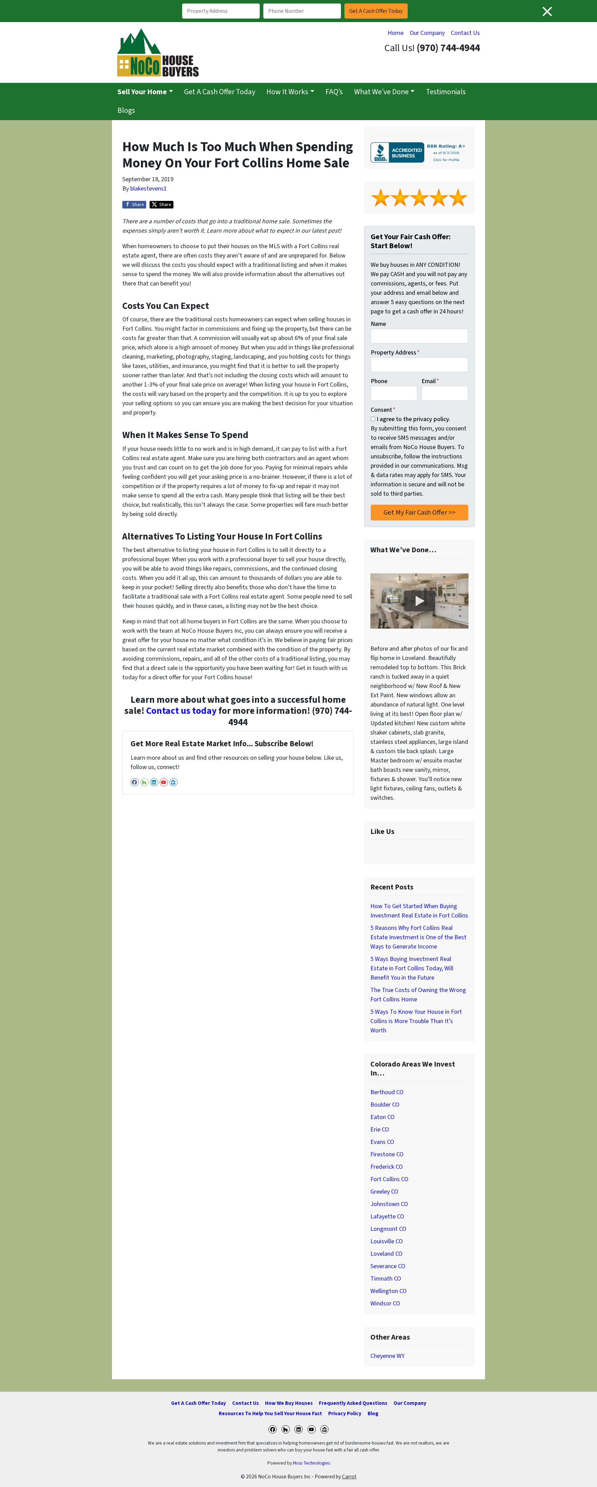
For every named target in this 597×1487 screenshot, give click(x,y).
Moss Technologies (311, 1463)
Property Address (395, 352)
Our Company (427, 33)
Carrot (349, 1476)
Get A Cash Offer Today (219, 92)
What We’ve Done (381, 92)
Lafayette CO (387, 1216)
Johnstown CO (389, 1204)
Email (430, 381)
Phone (379, 381)
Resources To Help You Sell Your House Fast (270, 1413)
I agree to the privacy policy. (413, 419)
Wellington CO (388, 1291)
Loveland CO (386, 1254)
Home (396, 33)
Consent (383, 410)
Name (378, 324)
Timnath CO (385, 1278)
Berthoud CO (387, 1092)
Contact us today (181, 711)
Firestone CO (387, 1154)
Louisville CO (386, 1241)
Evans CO (382, 1142)
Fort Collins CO (389, 1179)
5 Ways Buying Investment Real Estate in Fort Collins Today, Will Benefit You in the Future (411, 968)
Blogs (126, 110)
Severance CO (387, 1266)
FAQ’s (334, 92)
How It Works (287, 92)
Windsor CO (385, 1303)
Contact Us (465, 33)
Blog (373, 1413)
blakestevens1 (148, 188)
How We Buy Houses (289, 1403)
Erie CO (379, 1129)
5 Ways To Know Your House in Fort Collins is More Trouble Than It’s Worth (416, 1021)
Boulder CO (384, 1104)
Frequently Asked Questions (353, 1403)
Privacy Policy (344, 1413)
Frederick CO (386, 1167)
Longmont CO (388, 1229)
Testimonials (446, 92)
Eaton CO (382, 1117)
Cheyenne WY (387, 1356)
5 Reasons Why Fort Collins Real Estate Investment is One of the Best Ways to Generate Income (418, 937)
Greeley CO (384, 1191)
